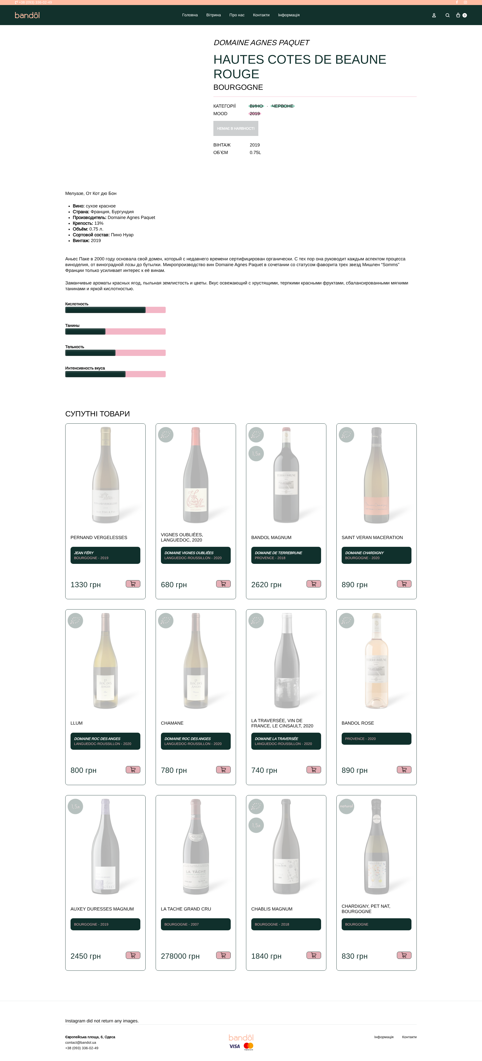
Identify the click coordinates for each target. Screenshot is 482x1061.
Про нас (237, 15)
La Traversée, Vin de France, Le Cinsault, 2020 (282, 723)
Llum (77, 723)
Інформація (289, 15)
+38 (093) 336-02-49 (35, 2)
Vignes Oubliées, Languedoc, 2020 (182, 537)
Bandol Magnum (271, 537)
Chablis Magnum (271, 909)
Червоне (282, 106)
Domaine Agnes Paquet (261, 42)
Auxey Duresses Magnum (102, 909)
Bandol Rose (358, 723)
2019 (255, 113)
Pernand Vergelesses (99, 537)
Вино (256, 106)
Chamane (172, 723)
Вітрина (213, 15)
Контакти (261, 15)
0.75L (255, 152)
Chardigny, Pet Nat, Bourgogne (366, 909)
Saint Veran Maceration (372, 537)
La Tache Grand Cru (186, 909)
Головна (190, 15)
